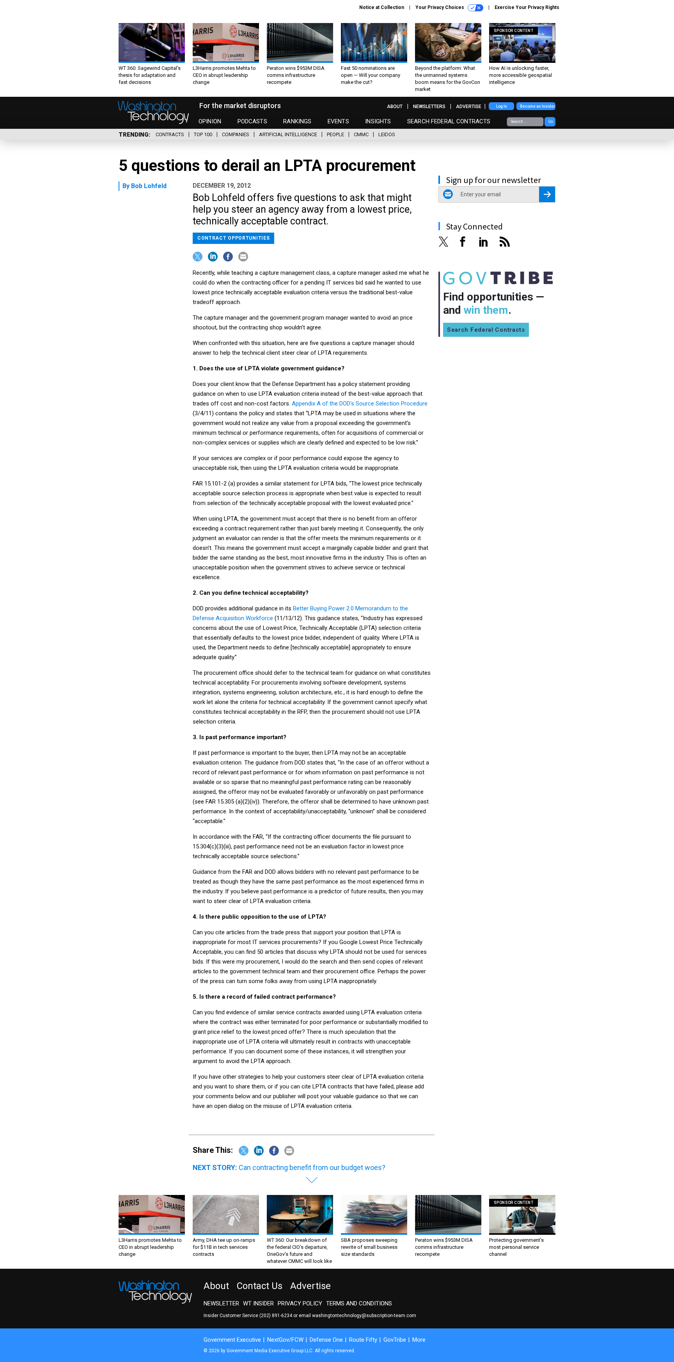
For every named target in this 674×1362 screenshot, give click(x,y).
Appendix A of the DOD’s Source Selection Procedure (359, 403)
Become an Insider (537, 106)
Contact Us (259, 1285)
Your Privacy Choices (440, 7)
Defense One (326, 1339)
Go (550, 121)
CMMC (361, 134)
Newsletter (221, 1303)
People (335, 134)
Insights (378, 121)
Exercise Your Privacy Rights (527, 7)
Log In (501, 106)
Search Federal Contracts (449, 121)
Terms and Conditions (359, 1303)
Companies (235, 134)
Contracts (170, 134)
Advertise (468, 106)
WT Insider (258, 1303)
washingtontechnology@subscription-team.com (364, 1315)
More (419, 1339)
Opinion (210, 121)
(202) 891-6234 (275, 1315)
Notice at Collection (381, 7)
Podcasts (252, 121)
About (395, 106)
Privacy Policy (300, 1303)
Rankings (297, 121)
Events (338, 121)
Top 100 (203, 134)
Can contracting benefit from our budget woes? (312, 1167)
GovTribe (394, 1339)
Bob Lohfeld (149, 186)
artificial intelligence (288, 134)
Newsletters (429, 106)
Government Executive (232, 1339)
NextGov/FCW (285, 1339)
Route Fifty (363, 1339)
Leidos (386, 134)
